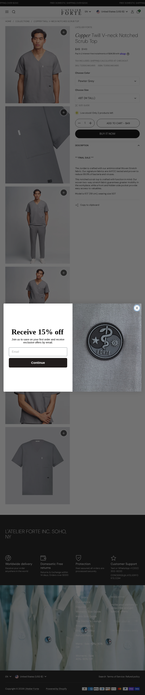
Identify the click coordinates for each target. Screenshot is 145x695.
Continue (38, 363)
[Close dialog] (137, 308)
